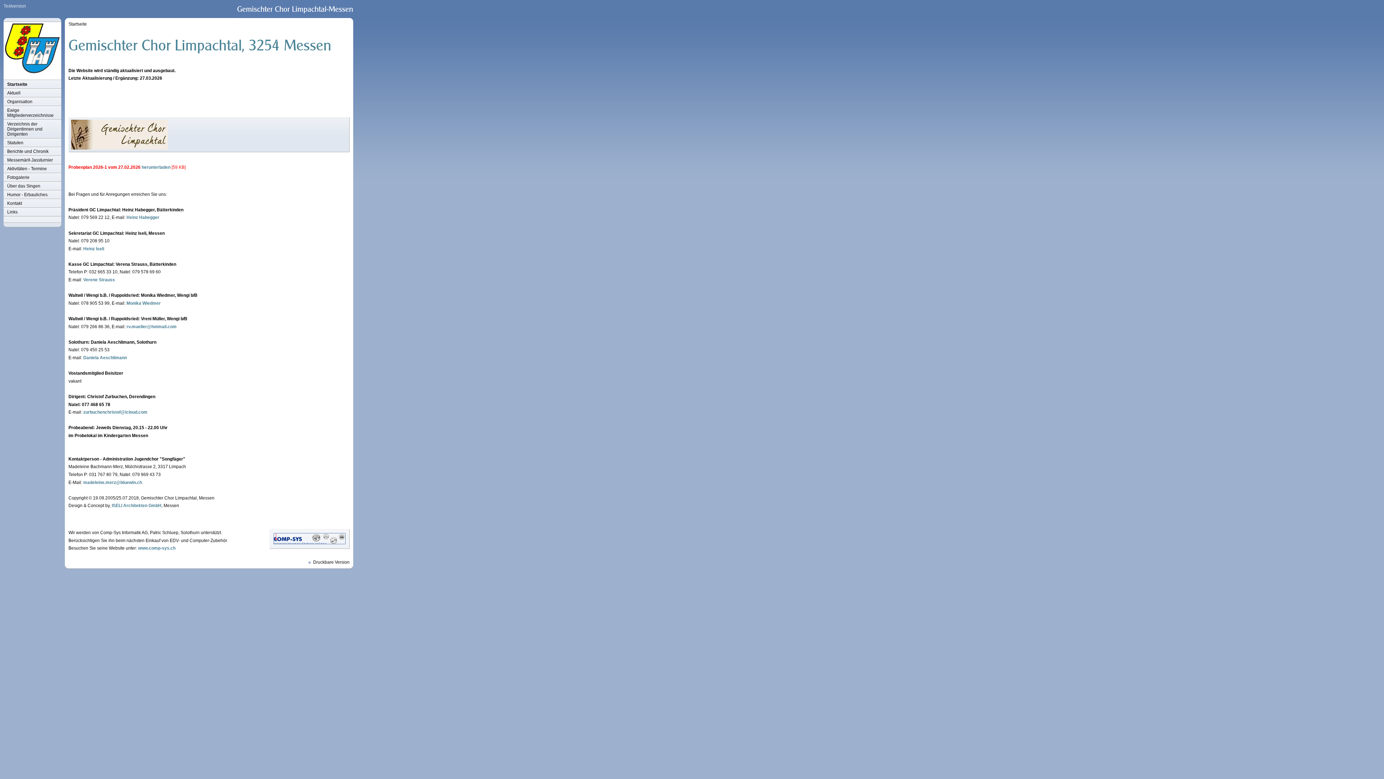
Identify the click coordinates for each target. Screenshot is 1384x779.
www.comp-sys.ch (157, 548)
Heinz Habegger (143, 217)
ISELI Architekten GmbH (136, 505)
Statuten (15, 142)
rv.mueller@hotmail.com (152, 326)
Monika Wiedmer (144, 303)
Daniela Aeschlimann (105, 357)
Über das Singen (23, 186)
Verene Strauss (99, 279)
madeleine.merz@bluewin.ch (112, 482)
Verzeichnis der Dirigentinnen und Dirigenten (25, 129)
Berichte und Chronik (28, 151)
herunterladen (156, 167)
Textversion (15, 6)
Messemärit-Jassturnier (30, 160)
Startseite (17, 84)
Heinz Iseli (93, 248)
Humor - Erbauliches (27, 194)
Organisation (19, 101)
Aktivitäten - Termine (27, 168)
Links (12, 212)
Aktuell (14, 93)
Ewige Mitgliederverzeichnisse (30, 113)
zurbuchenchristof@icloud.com (115, 412)
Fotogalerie (18, 177)
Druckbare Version (331, 562)
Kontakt (14, 203)
